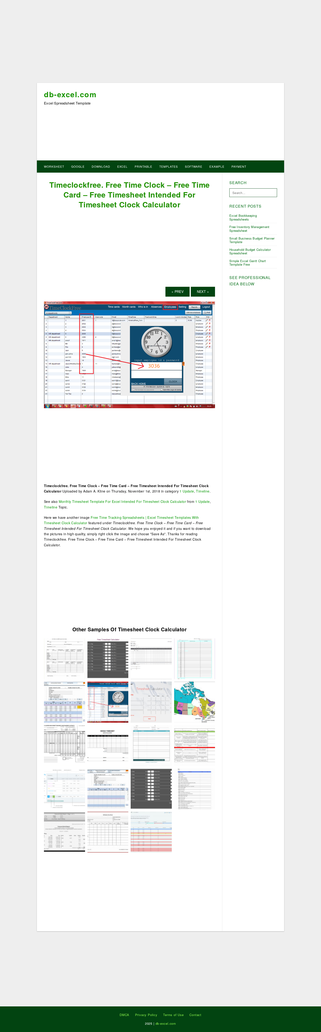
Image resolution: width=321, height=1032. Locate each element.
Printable (143, 166)
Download (101, 166)
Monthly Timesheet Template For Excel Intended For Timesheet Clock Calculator (122, 501)
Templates (168, 166)
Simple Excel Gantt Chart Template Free (247, 263)
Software (193, 166)
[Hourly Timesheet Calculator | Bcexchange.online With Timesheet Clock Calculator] (194, 745)
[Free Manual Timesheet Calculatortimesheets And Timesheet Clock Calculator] (108, 658)
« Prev (178, 291)
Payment (238, 166)
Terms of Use (173, 1015)
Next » (203, 291)
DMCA (124, 1015)
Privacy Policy (146, 1015)
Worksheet (54, 166)
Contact (195, 1015)
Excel (122, 166)
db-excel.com (70, 94)
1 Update (187, 491)
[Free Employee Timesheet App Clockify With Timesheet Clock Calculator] (64, 788)
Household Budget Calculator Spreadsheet (250, 251)
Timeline (202, 491)
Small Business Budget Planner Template (252, 240)
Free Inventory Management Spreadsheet (249, 229)
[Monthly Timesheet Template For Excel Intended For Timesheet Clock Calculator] (151, 658)
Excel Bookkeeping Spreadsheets (243, 217)
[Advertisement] (160, 43)
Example (216, 166)
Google (78, 166)
